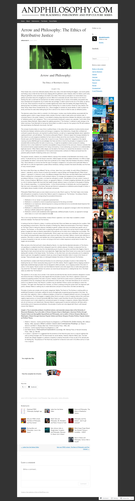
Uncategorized (96, 88)
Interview (94, 77)
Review (94, 85)
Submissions (35, 21)
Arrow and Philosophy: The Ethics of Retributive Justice (82, 411)
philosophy (65, 398)
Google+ (101, 42)
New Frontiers (33, 398)
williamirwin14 (25, 40)
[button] (95, 101)
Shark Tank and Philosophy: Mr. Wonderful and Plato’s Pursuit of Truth (58, 421)
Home (22, 21)
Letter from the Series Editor (30, 447)
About (28, 21)
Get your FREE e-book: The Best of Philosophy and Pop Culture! (33, 421)
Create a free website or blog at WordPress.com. (35, 492)
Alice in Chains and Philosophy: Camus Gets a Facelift (82, 440)
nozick (60, 398)
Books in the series (97, 69)
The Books (44, 21)
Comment (83, 484)
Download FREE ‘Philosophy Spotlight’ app (34, 410)
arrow (52, 398)
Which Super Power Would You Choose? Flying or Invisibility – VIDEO (82, 430)
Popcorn (94, 83)
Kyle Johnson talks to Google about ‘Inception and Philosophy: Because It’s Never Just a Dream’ (58, 431)
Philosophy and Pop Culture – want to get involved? (80, 421)
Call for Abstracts (97, 72)
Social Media (53, 21)
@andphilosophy (104, 37)
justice (56, 398)
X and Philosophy (42, 398)
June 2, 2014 (33, 40)
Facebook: (95, 48)
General (94, 74)
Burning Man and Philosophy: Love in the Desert (33, 430)
